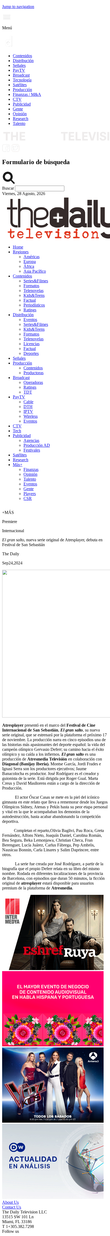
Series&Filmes (35, 281)
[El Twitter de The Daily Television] (15, 150)
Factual (29, 300)
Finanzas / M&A (27, 94)
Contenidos (22, 55)
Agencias (31, 440)
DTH (28, 406)
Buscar (8, 188)
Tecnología (22, 80)
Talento (19, 123)
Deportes (31, 353)
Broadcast (21, 75)
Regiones (21, 252)
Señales (19, 65)
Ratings (29, 310)
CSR (27, 498)
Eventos (30, 319)
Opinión (20, 113)
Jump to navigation (18, 6)
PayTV (19, 70)
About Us (10, 1202)
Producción (22, 89)
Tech (17, 430)
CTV (17, 99)
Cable (28, 401)
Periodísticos (34, 305)
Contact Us (11, 1207)
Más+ (17, 464)
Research (20, 118)
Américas (31, 256)
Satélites (20, 84)
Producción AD (36, 445)
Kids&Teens (34, 295)
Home (18, 247)
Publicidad (22, 104)
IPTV (28, 411)
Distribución (23, 60)
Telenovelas (33, 290)
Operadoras (33, 382)
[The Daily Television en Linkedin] (24, 150)
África (28, 266)
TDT (27, 392)
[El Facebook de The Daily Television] (6, 150)
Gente (18, 109)
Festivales (31, 450)
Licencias (31, 343)
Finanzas (30, 469)
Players (29, 493)
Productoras (33, 372)
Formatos (31, 285)
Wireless (30, 416)
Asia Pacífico (34, 271)
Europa (29, 261)
